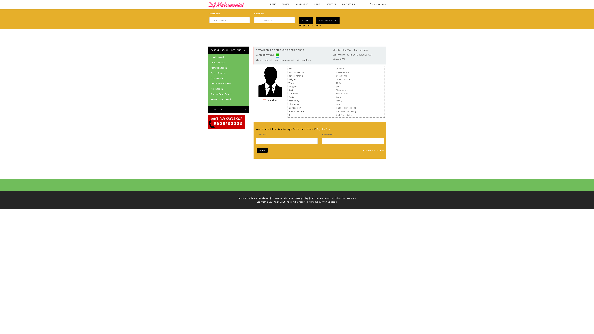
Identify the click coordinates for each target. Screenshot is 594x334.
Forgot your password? (310, 25)
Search (286, 4)
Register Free (323, 129)
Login (317, 4)
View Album (272, 100)
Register (331, 4)
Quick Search (218, 57)
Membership (302, 4)
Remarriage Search (221, 99)
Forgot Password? (373, 150)
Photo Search (218, 62)
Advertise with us (324, 198)
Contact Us (348, 4)
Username (214, 13)
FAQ (312, 198)
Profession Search (221, 83)
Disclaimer (264, 198)
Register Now (327, 20)
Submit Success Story (345, 198)
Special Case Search (221, 94)
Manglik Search (219, 67)
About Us (288, 198)
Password (259, 13)
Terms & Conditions (247, 198)
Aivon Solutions (329, 201)
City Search (217, 78)
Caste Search (218, 73)
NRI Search (217, 88)
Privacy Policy (301, 198)
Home (273, 4)
